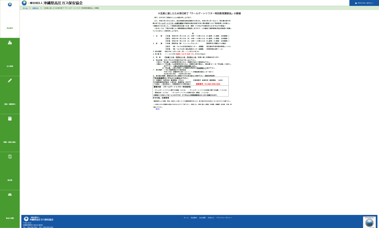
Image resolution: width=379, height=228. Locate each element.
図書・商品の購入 (10, 142)
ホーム (186, 217)
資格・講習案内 (9, 104)
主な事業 (10, 66)
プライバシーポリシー (365, 3)
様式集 (10, 180)
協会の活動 (10, 218)
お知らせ (211, 217)
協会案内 (10, 28)
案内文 (158, 109)
